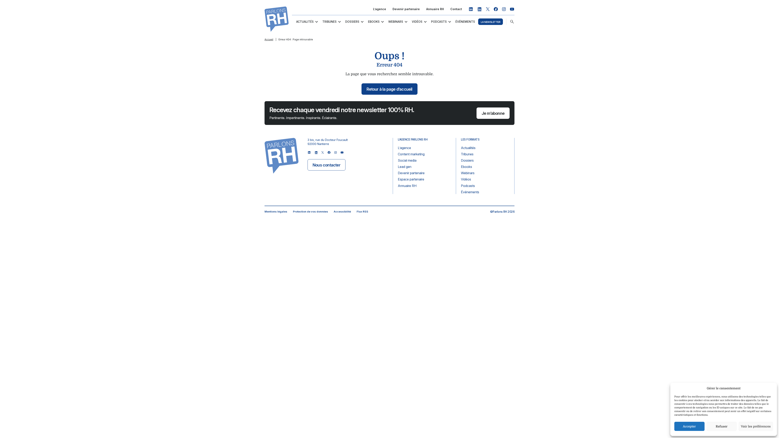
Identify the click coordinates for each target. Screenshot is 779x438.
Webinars (395, 21)
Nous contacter (326, 165)
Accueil (269, 39)
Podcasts (439, 21)
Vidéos (417, 21)
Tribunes (329, 21)
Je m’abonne (493, 113)
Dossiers (352, 21)
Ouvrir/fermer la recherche (512, 21)
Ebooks (374, 21)
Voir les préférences (756, 426)
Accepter (689, 426)
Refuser (721, 426)
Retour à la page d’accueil (389, 89)
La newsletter (490, 22)
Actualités (305, 21)
